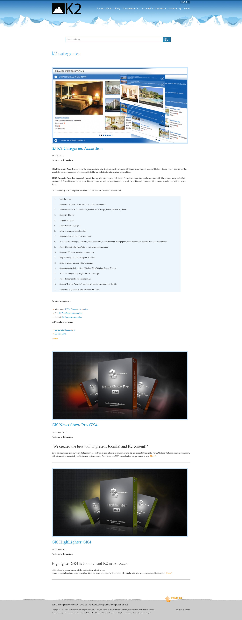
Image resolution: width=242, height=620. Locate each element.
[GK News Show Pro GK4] (120, 385)
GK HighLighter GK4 (71, 542)
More (54, 338)
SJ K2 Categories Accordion (77, 148)
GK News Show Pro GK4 (74, 425)
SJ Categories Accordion (72, 317)
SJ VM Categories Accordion (76, 309)
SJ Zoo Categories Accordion (70, 313)
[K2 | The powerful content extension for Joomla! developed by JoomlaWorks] (66, 8)
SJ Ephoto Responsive (65, 330)
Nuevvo (124, 609)
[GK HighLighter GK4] (120, 502)
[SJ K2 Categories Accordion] (120, 105)
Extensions (68, 160)
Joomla (54, 613)
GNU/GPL (144, 609)
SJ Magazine (60, 334)
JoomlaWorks (115, 609)
